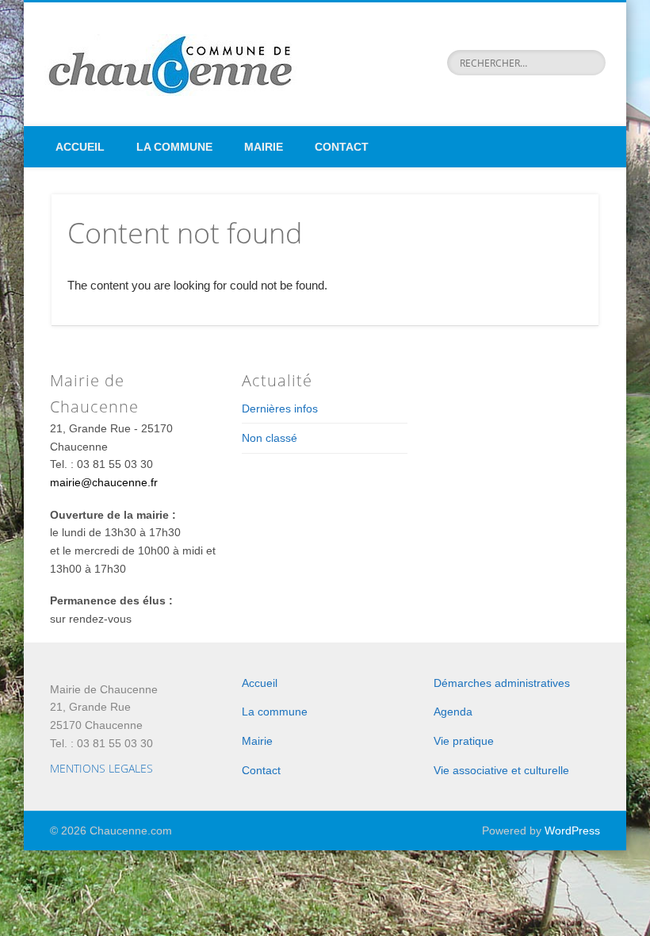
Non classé (269, 438)
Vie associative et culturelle (501, 770)
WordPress (572, 830)
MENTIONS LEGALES (101, 768)
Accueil (80, 146)
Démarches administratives (502, 683)
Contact (342, 146)
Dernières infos (280, 408)
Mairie (263, 146)
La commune (174, 146)
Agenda (453, 711)
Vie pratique (464, 741)
